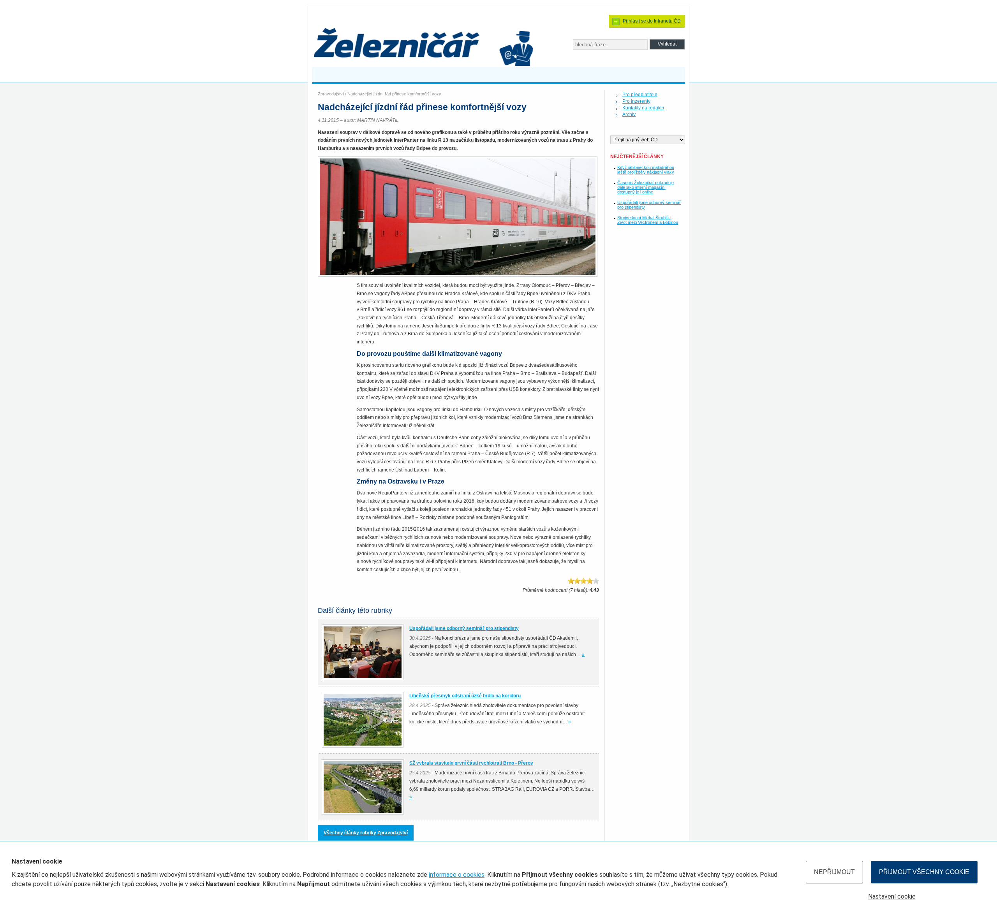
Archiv (629, 114)
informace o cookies (456, 874)
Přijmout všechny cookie (924, 872)
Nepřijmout (834, 872)
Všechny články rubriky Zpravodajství (366, 832)
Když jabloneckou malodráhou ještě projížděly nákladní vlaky (645, 169)
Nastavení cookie (892, 896)
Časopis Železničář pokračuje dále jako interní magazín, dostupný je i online (645, 187)
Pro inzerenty (636, 101)
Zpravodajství (331, 93)
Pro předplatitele (639, 94)
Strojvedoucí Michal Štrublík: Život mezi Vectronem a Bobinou (647, 220)
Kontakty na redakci (643, 108)
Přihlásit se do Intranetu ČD (652, 21)
